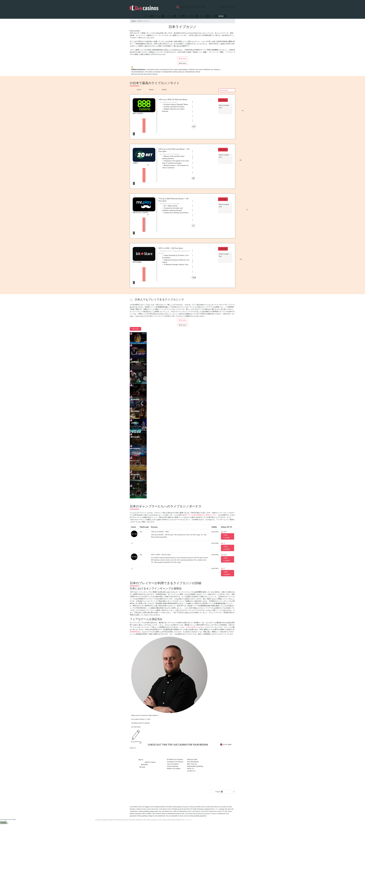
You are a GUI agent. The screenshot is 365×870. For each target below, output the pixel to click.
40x (141, 554)
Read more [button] (182, 58)
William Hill (189, 627)
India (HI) (224, 865)
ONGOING (215, 532)
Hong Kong (226, 853)
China (219, 838)
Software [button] (169, 16)
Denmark (223, 842)
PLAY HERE (227, 744)
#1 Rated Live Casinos (175, 759)
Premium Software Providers (173, 107)
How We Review (193, 762)
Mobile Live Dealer (173, 768)
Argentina (224, 823)
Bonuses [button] (158, 16)
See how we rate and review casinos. (144, 74)
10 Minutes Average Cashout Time (175, 264)
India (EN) (225, 868)
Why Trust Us (192, 764)
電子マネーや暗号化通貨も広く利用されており (200, 515)
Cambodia (224, 830)
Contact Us (191, 771)
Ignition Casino (150, 762)
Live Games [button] (191, 16)
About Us (190, 768)
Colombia (224, 834)
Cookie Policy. (188, 819)
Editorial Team (192, 759)
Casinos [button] (147, 16)
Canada (216, 809)
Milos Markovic (153, 715)
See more (135, 329)
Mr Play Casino (140, 212)
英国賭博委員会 (135, 632)
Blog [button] (212, 16)
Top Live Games (173, 764)
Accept (3, 822)
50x (141, 532)
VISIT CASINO (226, 536)
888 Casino (138, 113)
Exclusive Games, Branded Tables (175, 104)
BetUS (140, 760)
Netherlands (218, 798)
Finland (221, 846)
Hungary (222, 857)
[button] (222, 16)
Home (133, 21)
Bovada (142, 767)
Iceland (221, 861)
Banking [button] (203, 16)
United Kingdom (220, 794)
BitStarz (137, 262)
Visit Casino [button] (223, 100)
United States (219, 805)
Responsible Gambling (195, 766)
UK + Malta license (169, 206)
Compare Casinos (199, 7)
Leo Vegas (198, 627)
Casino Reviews (186, 7)
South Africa (218, 816)
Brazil (219, 827)
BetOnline (144, 764)
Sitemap (162, 792)
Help (175, 792)
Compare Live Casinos (175, 762)
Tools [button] (180, 16)
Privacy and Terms (149, 792)
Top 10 (222, 7)
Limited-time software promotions (175, 213)
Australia (217, 813)
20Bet (135, 163)
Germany (223, 849)
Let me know (135, 727)
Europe (216, 802)
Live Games (230, 7)
